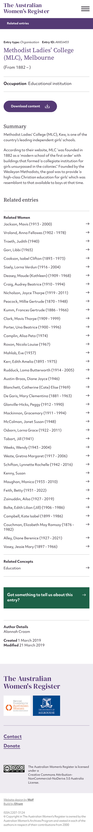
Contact (13, 736)
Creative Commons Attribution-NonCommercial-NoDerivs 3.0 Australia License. (56, 779)
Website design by (19, 800)
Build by (13, 804)
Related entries (18, 23)
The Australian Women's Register (26, 8)
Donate (12, 746)
